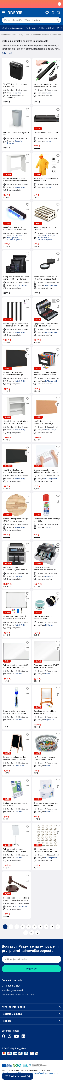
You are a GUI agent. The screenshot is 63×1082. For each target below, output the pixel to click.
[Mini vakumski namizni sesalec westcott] (46, 613)
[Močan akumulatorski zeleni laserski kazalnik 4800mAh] (46, 81)
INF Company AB (21, 285)
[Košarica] (58, 12)
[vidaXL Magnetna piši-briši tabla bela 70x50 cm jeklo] (16, 613)
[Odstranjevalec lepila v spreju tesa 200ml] (46, 516)
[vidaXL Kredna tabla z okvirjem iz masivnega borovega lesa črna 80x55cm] (16, 369)
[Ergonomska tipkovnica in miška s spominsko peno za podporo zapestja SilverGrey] (46, 467)
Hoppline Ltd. (50, 720)
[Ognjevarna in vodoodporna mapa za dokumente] (46, 321)
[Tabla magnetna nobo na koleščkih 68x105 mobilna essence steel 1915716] (16, 846)
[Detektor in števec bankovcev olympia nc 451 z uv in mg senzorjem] (46, 565)
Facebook (3, 1036)
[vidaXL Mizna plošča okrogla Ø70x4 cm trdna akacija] (16, 516)
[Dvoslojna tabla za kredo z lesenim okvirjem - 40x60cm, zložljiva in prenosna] (16, 753)
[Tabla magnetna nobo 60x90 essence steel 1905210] (16, 661)
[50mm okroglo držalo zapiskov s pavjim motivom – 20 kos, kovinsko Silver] (46, 846)
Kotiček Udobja (20, 187)
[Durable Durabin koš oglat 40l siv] (16, 128)
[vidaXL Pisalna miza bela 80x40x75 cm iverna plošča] (16, 176)
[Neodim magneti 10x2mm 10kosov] (46, 225)
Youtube (16, 1036)
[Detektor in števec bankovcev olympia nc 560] (16, 565)
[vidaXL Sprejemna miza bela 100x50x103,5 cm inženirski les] (16, 418)
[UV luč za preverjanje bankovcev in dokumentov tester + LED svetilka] (16, 225)
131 (31, 932)
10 (58, 926)
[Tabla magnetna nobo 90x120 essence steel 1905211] (46, 661)
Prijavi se (31, 968)
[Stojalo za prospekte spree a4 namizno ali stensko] (46, 799)
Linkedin (23, 1036)
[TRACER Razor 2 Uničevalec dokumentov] (16, 81)
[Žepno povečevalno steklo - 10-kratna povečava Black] (46, 273)
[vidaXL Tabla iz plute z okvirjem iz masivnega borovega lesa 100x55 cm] (46, 418)
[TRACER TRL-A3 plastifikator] (46, 128)
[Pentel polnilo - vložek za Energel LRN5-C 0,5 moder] (16, 707)
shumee (48, 93)
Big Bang (18, 93)
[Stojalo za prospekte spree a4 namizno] (16, 799)
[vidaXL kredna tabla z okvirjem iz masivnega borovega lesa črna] (16, 467)
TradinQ (48, 141)
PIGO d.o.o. (19, 576)
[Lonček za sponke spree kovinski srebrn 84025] (46, 753)
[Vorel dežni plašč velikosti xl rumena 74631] (46, 176)
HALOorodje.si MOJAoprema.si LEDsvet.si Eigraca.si (16, 238)
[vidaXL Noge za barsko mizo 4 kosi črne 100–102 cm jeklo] (16, 321)
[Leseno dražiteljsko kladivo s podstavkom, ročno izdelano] (16, 895)
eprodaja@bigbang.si (12, 990)
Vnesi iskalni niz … (23, 20)
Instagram (9, 1036)
